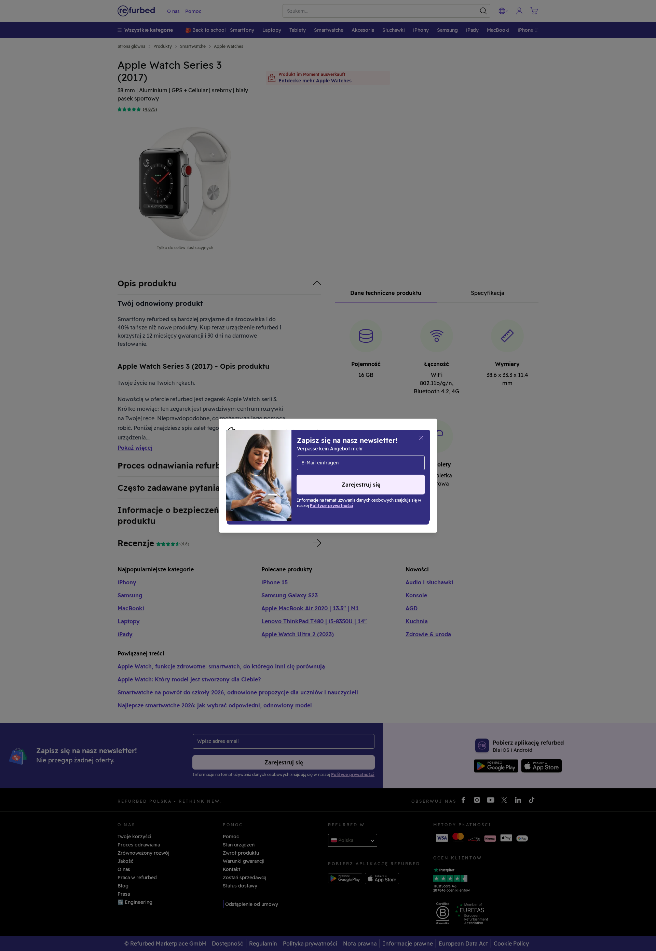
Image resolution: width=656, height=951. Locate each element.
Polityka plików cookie (254, 468)
